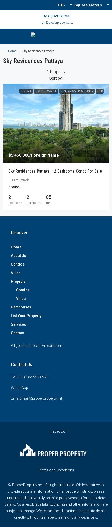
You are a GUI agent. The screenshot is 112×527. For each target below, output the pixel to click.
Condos (17, 264)
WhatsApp (19, 388)
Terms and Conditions (56, 470)
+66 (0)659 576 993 (56, 16)
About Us (18, 256)
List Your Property (26, 316)
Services (18, 324)
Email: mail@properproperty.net (36, 398)
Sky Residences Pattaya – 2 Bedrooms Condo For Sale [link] (55, 171)
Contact (17, 333)
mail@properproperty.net (56, 22)
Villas (16, 273)
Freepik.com (52, 346)
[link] (56, 123)
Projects (18, 281)
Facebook (58, 431)
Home (12, 51)
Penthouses (21, 307)
